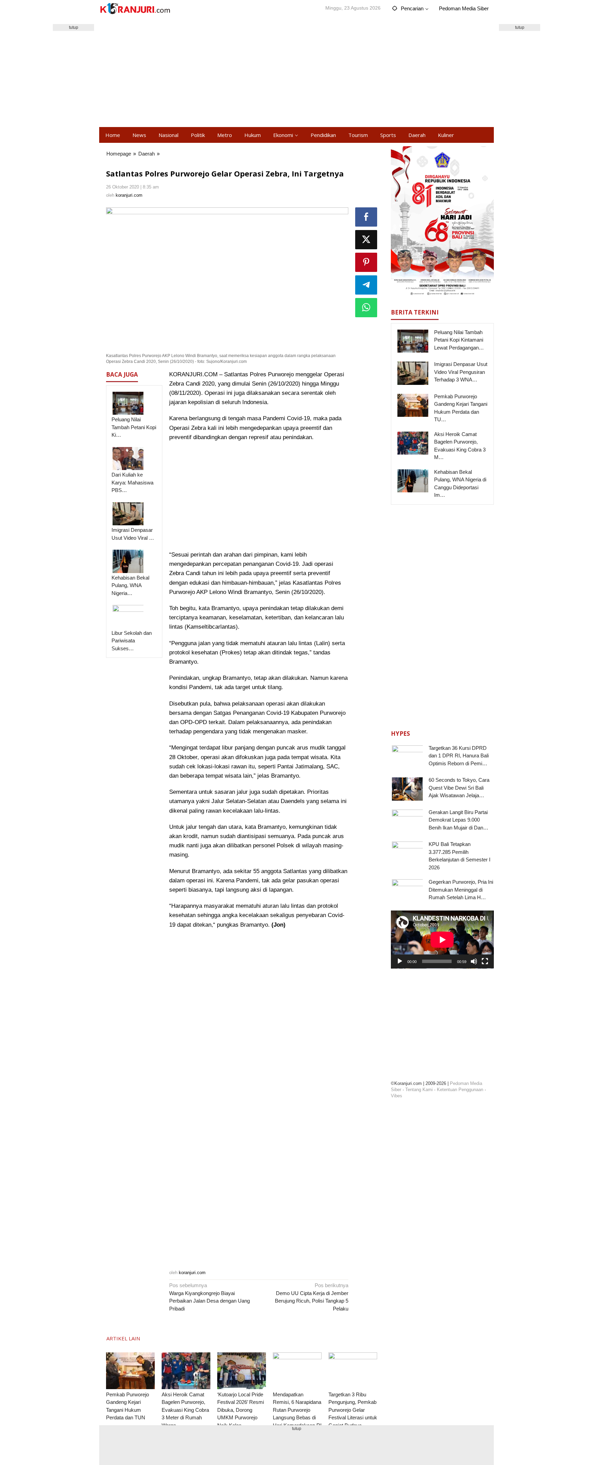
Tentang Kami (419, 1089)
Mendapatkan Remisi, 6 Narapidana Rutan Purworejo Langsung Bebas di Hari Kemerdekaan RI (297, 1410)
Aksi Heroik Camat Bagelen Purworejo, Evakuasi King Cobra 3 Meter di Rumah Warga (185, 1410)
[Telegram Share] (366, 285)
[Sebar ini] (366, 217)
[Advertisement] (296, 72)
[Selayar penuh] (484, 961)
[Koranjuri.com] (135, 9)
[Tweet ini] (366, 239)
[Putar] (399, 961)
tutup (73, 27)
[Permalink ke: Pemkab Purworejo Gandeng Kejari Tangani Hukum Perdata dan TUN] (130, 1370)
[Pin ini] (366, 262)
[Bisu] (473, 961)
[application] (442, 940)
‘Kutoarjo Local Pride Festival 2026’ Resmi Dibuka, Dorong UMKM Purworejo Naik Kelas (240, 1410)
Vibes (396, 1095)
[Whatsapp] (366, 307)
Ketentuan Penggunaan (460, 1089)
